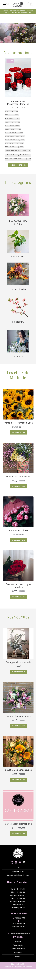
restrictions (21, 12)
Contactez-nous (18, 871)
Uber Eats (24, 862)
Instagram (12, 862)
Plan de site (8, 966)
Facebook (16, 862)
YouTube (20, 862)
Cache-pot (18, 952)
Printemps (18, 322)
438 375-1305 (20, 918)
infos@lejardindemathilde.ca (20, 933)
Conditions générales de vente (18, 875)
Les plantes (18, 256)
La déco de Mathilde (18, 949)
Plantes (18, 941)
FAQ (18, 868)
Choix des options (18, 432)
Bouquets (18, 956)
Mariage (18, 356)
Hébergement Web (20, 966)
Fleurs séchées (18, 289)
